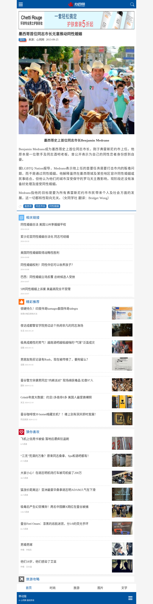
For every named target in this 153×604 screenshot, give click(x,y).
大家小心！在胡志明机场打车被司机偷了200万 (51, 472)
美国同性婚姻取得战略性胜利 (40, 252)
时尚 (53, 587)
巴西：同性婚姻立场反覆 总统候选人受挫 (48, 277)
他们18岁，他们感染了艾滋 (38, 561)
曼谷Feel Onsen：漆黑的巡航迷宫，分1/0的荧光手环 (54, 523)
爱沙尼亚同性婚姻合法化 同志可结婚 (45, 236)
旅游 (76, 587)
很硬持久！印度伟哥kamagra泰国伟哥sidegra (49, 308)
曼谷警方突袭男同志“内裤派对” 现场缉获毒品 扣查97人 (57, 380)
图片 (100, 587)
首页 (29, 587)
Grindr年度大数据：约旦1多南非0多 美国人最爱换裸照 (56, 397)
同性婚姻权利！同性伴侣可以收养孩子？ (47, 264)
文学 (124, 587)
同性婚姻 (54, 206)
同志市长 (40, 206)
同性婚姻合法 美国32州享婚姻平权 (43, 224)
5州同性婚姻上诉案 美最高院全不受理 (46, 289)
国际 (22, 39)
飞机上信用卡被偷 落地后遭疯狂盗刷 (45, 439)
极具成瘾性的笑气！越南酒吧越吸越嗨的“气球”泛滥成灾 (58, 342)
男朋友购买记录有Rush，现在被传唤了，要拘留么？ (55, 359)
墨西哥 (28, 206)
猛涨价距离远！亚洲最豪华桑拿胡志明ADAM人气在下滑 (58, 489)
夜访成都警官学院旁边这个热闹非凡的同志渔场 (52, 325)
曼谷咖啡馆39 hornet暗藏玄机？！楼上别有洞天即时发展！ (59, 414)
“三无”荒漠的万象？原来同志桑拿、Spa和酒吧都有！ (55, 455)
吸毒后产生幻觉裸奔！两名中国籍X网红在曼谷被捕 (54, 506)
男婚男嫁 (26, 544)
